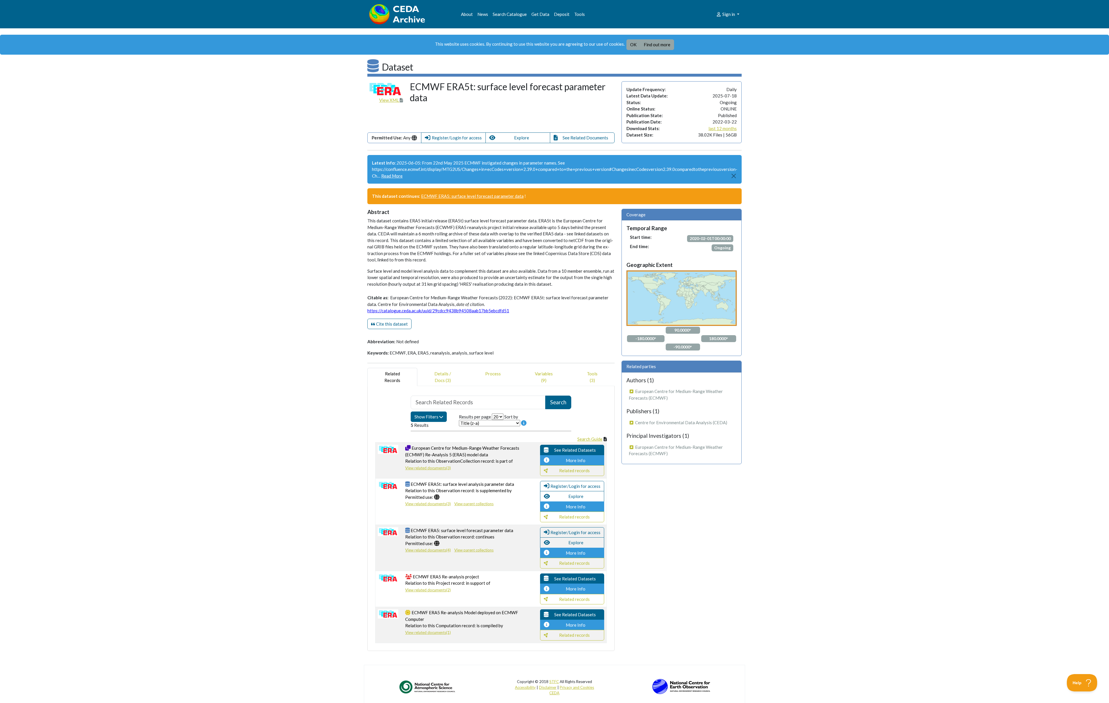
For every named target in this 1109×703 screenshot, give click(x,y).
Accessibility (525, 687)
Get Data (540, 14)
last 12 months (722, 128)
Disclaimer (548, 687)
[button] (453, 137)
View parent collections (474, 503)
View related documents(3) (428, 468)
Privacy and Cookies (577, 687)
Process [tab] (493, 373)
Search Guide (589, 439)
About (467, 14)
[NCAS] (427, 686)
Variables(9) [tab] (544, 377)
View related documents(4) (428, 550)
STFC (554, 681)
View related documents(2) (428, 590)
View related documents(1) (428, 632)
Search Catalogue (510, 14)
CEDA (554, 693)
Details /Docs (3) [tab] (442, 377)
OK (633, 44)
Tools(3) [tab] (592, 377)
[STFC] (681, 686)
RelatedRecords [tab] (392, 377)
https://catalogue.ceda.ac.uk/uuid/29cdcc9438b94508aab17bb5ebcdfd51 (438, 310)
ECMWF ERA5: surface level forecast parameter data (472, 196)
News (482, 14)
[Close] (734, 176)
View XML (389, 100)
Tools (579, 14)
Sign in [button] (728, 14)
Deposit (562, 14)
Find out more (657, 44)
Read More (392, 175)
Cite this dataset (391, 323)
